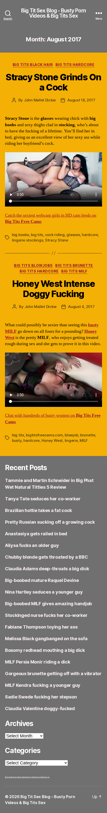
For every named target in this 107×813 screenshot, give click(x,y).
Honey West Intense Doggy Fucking (53, 288)
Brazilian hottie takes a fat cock (38, 510)
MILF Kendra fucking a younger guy (42, 685)
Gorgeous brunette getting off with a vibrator (53, 673)
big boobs (20, 234)
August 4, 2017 (81, 306)
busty (17, 440)
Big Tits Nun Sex (45, 777)
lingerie (71, 440)
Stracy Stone (56, 240)
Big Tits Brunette (74, 265)
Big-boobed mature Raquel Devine (42, 580)
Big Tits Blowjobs (33, 265)
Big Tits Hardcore (75, 64)
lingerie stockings (27, 240)
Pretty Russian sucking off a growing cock (50, 522)
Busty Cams (37, 777)
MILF (84, 440)
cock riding (55, 234)
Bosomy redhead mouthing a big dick (45, 650)
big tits (37, 234)
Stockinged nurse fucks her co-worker (46, 615)
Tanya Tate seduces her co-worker (42, 498)
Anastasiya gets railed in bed (36, 533)
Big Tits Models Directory (11, 777)
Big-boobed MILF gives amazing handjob (48, 603)
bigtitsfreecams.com (44, 435)
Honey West (52, 440)
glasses (73, 234)
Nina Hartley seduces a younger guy (44, 592)
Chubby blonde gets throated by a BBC (46, 557)
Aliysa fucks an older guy (32, 545)
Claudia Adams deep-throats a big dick (47, 568)
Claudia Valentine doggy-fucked (40, 708)
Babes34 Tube (30, 777)
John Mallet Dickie (40, 100)
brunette (87, 435)
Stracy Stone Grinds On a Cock (53, 82)
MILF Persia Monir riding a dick (37, 661)
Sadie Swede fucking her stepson (41, 696)
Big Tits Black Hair (33, 64)
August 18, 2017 (81, 100)
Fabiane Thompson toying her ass (41, 627)
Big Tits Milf (74, 271)
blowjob (71, 435)
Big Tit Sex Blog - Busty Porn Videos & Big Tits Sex (53, 13)
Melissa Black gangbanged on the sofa (46, 638)
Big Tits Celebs (22, 777)
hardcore (90, 234)
